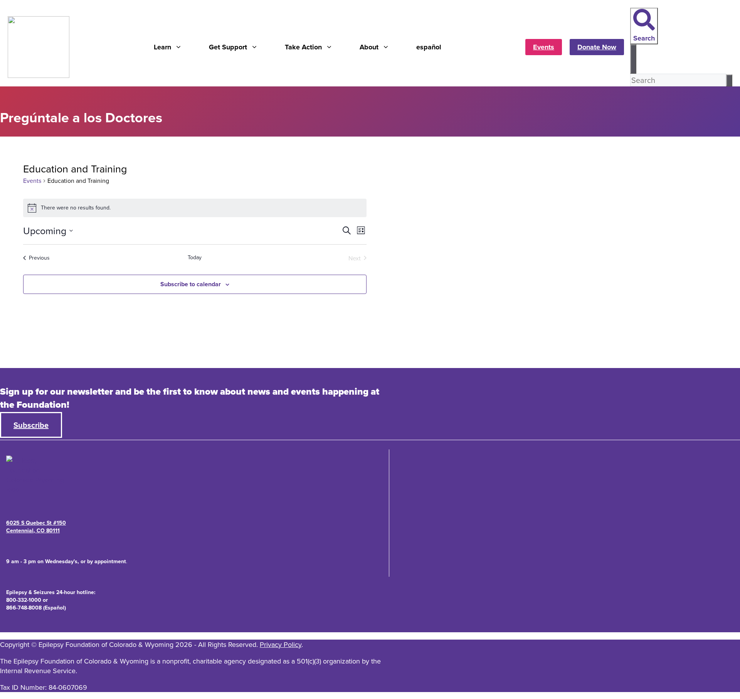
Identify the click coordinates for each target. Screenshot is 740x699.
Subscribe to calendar (190, 284)
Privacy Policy (280, 644)
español (428, 47)
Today (195, 257)
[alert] (195, 208)
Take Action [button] (303, 47)
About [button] (369, 47)
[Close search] (633, 59)
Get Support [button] (228, 47)
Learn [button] (162, 47)
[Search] (729, 80)
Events (543, 47)
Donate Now (596, 47)
